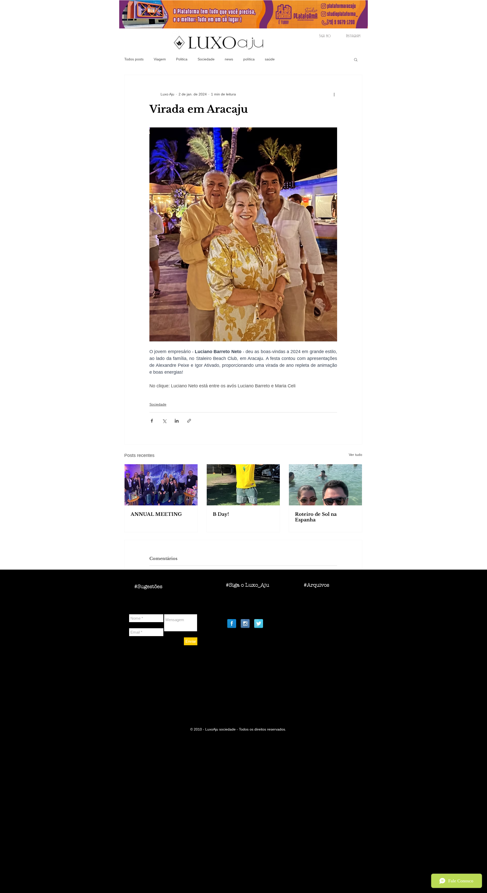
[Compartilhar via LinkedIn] (176, 420)
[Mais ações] (334, 94)
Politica (181, 59)
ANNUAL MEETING (156, 514)
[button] (355, 59)
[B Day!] (243, 484)
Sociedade (206, 59)
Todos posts (134, 59)
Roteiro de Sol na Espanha (316, 517)
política (249, 59)
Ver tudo (355, 455)
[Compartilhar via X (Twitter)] (164, 420)
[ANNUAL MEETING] (161, 484)
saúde (270, 59)
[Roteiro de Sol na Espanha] (325, 484)
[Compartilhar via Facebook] (151, 420)
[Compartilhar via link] (189, 420)
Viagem (160, 59)
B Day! (221, 514)
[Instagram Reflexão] (245, 623)
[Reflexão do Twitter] (258, 623)
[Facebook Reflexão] (231, 623)
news (229, 59)
